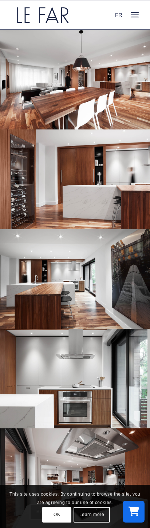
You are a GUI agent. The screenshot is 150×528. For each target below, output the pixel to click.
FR (118, 15)
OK (57, 514)
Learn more (91, 514)
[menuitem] (135, 15)
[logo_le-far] (62, 14)
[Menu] (135, 15)
